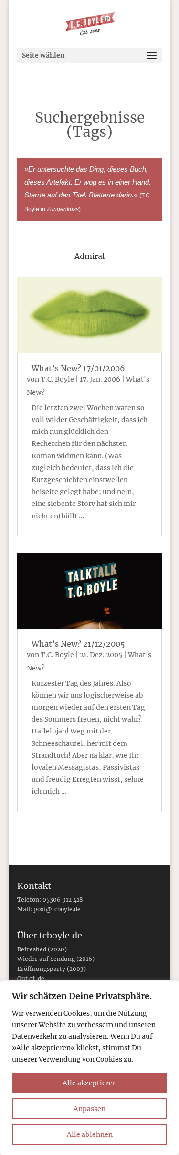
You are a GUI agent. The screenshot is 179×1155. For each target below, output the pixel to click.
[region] (89, 1067)
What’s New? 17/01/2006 (78, 368)
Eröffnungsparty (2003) (51, 968)
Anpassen (89, 1108)
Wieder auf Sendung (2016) (56, 958)
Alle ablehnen (90, 1134)
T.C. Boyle (57, 379)
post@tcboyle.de (57, 909)
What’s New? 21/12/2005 (78, 644)
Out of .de (30, 978)
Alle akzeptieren (90, 1083)
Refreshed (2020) (42, 949)
